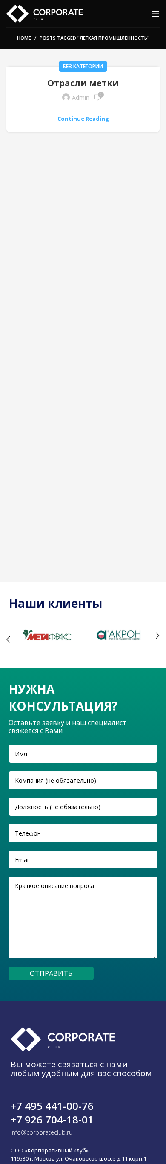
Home (24, 38)
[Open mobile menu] (155, 13)
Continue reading (83, 119)
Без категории (83, 66)
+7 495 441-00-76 (52, 1106)
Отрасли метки (83, 83)
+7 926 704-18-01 (52, 1119)
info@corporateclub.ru (41, 1132)
